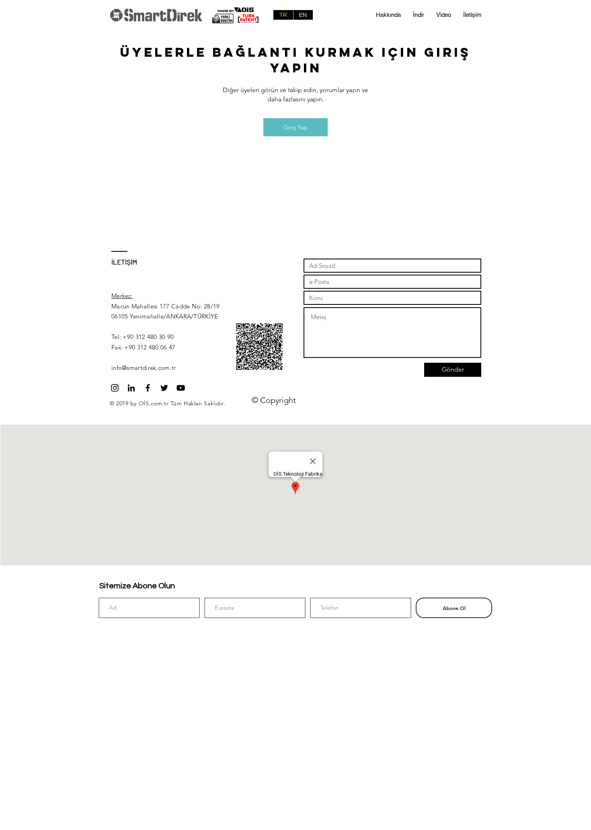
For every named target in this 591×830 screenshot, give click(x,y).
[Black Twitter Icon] (164, 388)
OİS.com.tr (154, 403)
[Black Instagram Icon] (115, 388)
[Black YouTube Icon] (181, 388)
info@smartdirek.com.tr (143, 368)
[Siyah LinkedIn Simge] (131, 388)
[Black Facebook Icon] (148, 388)
